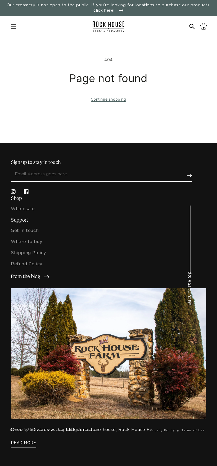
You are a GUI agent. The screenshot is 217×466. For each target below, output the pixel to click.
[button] (13, 26)
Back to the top (189, 288)
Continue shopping (108, 99)
